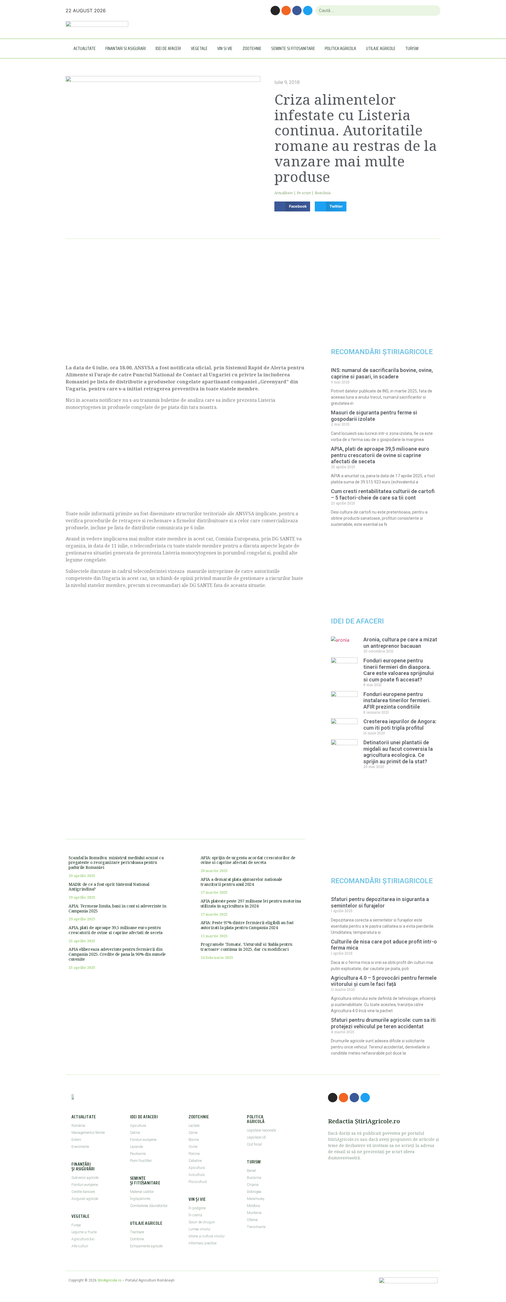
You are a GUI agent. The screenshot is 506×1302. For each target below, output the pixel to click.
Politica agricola (340, 48)
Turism (411, 48)
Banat (251, 1171)
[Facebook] (297, 10)
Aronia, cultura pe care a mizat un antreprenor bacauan (400, 642)
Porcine (194, 1154)
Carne (193, 1133)
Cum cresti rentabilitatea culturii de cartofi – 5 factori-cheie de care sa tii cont (383, 494)
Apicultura (138, 1126)
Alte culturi (79, 1246)
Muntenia (254, 1213)
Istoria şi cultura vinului (207, 1236)
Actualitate (84, 48)
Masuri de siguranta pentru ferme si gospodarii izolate (374, 415)
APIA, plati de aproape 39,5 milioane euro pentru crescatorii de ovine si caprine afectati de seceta (116, 930)
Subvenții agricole (84, 1178)
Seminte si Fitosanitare (293, 48)
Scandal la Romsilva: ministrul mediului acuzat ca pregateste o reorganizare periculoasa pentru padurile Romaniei (116, 862)
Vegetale (199, 48)
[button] (292, 207)
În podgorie (197, 1208)
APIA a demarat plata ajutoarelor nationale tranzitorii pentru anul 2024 (241, 881)
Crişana (253, 1185)
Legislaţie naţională (261, 1130)
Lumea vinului (199, 1229)
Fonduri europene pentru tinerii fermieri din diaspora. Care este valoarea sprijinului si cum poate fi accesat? (398, 670)
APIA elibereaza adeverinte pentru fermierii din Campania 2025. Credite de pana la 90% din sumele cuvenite (117, 954)
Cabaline (195, 1161)
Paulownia (138, 1154)
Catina (135, 1133)
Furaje (76, 1225)
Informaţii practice (202, 1243)
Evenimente (80, 1147)
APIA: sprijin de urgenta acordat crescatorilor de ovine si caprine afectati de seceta (248, 860)
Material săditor (142, 1192)
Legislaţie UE (256, 1137)
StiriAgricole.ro (109, 1280)
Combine (137, 1239)
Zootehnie (251, 48)
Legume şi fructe (84, 1232)
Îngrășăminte (140, 1199)
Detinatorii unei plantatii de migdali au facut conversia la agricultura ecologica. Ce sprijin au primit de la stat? (398, 751)
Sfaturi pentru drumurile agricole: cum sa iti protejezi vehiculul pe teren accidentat (383, 1023)
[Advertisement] (185, 308)
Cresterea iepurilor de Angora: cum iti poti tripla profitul (399, 724)
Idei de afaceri (168, 48)
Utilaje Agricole (381, 48)
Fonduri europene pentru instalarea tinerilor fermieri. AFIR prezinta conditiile (397, 700)
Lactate (194, 1126)
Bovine (194, 1140)
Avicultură (196, 1175)
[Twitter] (307, 10)
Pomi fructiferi (141, 1161)
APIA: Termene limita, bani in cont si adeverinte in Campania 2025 (117, 908)
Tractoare (137, 1232)
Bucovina (254, 1178)
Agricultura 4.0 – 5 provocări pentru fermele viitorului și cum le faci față (384, 981)
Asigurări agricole (84, 1199)
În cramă (195, 1215)
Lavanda (136, 1147)
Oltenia (252, 1220)
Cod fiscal (254, 1144)
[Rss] (286, 10)
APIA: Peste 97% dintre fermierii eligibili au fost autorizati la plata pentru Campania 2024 (247, 925)
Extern (76, 1140)
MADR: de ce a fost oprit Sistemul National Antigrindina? (109, 886)
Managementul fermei (88, 1133)
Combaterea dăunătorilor (148, 1206)
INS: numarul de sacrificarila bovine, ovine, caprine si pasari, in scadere (382, 373)
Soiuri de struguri (202, 1222)
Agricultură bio (82, 1239)
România (323, 192)
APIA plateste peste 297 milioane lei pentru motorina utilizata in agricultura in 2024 (251, 903)
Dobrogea (254, 1192)
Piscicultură (198, 1182)
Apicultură (197, 1168)
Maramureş (255, 1199)
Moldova (253, 1206)
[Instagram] (275, 10)
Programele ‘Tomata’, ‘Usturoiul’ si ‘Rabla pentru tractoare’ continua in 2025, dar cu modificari (246, 946)
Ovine (193, 1147)
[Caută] (433, 10)
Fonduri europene (84, 1185)
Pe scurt (304, 192)
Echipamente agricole (146, 1246)
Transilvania (256, 1227)
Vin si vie (225, 48)
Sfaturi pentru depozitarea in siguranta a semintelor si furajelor (380, 902)
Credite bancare (83, 1192)
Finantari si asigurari (125, 48)
